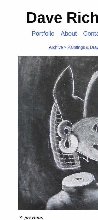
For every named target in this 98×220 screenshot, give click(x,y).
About (69, 33)
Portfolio (43, 33)
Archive (56, 47)
